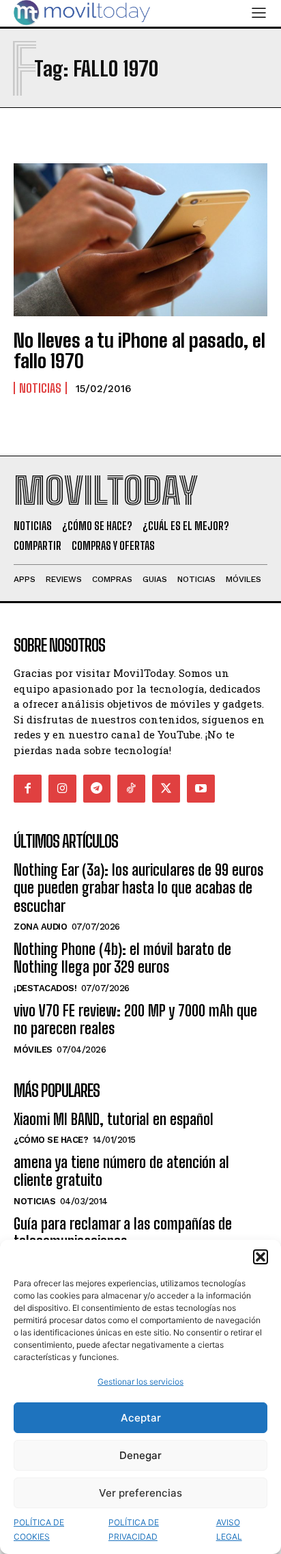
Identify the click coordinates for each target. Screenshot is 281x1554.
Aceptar (141, 1417)
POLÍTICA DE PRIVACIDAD (133, 1529)
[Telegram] (97, 789)
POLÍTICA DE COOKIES (39, 1529)
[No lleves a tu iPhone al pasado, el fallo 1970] (140, 239)
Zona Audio (40, 926)
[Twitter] (166, 789)
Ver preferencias (140, 1492)
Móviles (33, 1049)
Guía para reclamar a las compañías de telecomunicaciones (123, 1233)
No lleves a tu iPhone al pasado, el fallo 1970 (139, 351)
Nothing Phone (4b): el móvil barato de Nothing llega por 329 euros (122, 958)
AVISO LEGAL (229, 1529)
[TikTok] (131, 789)
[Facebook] (28, 789)
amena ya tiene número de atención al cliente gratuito (121, 1171)
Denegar (140, 1455)
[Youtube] (201, 789)
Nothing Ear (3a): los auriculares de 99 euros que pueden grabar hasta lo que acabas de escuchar (138, 888)
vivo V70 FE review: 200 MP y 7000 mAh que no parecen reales (135, 1019)
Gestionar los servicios (140, 1381)
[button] (260, 1257)
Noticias (40, 388)
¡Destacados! (45, 988)
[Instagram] (62, 789)
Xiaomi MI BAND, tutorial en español (113, 1119)
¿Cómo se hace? (51, 1140)
